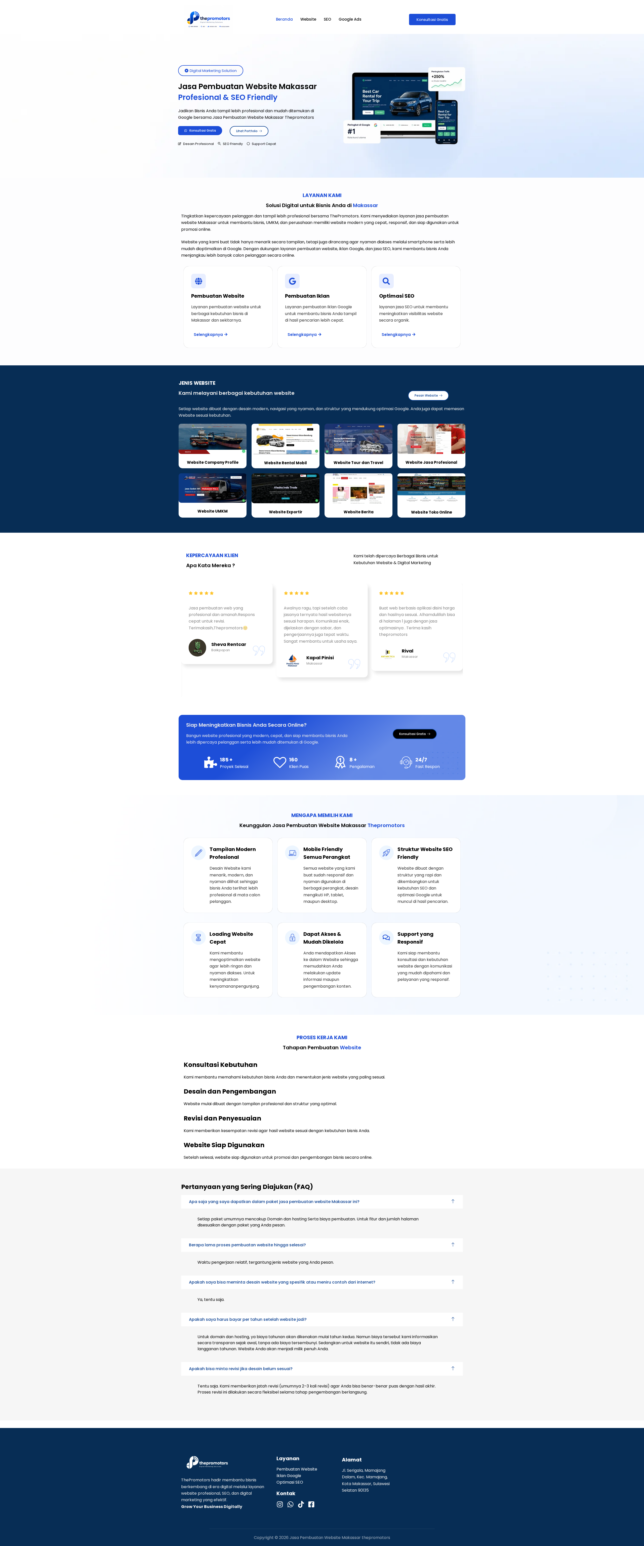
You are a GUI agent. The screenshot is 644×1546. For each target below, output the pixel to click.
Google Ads (350, 19)
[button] (322, 1202)
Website (308, 19)
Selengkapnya (208, 334)
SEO (327, 19)
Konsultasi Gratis (432, 19)
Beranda (284, 19)
